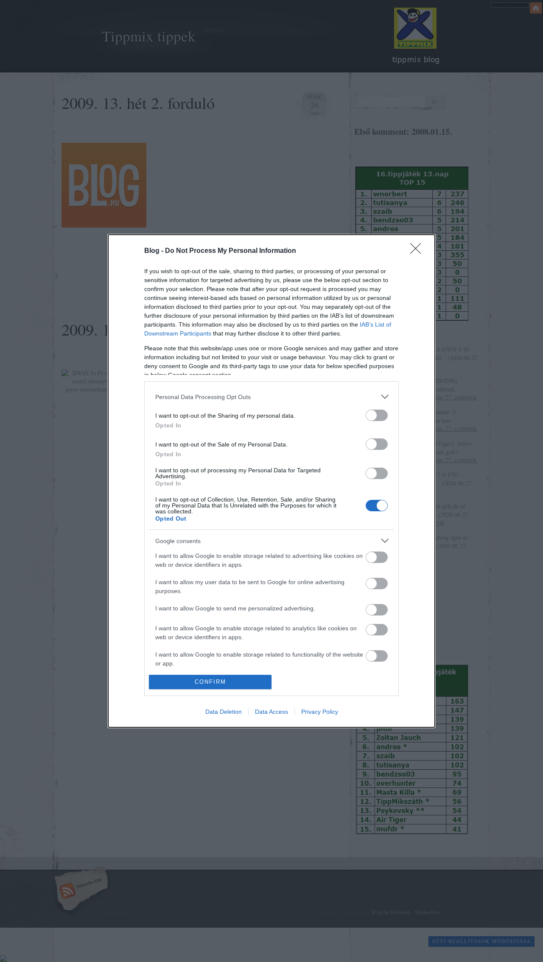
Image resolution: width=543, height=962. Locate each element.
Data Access (271, 711)
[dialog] (271, 481)
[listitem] (271, 396)
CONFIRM (210, 682)
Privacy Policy (319, 711)
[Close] (418, 251)
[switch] (377, 415)
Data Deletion (223, 711)
